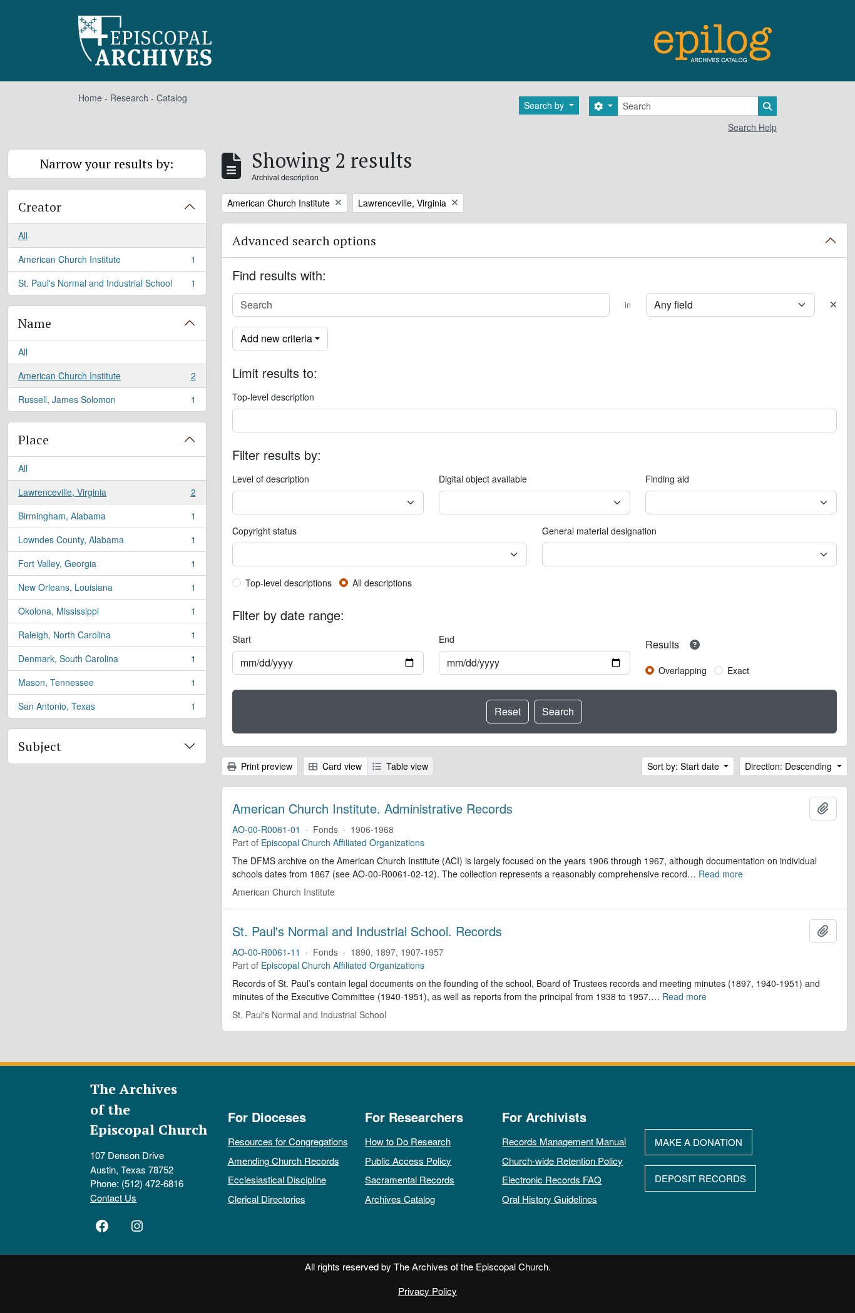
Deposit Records (700, 1178)
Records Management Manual (564, 1141)
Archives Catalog (400, 1198)
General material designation (599, 530)
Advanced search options (304, 240)
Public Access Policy (408, 1160)
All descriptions (382, 582)
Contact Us (113, 1197)
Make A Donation (698, 1141)
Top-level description (273, 397)
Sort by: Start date (684, 766)
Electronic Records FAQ (552, 1179)
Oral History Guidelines (549, 1198)
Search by (545, 105)
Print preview (265, 766)
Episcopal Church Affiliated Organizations (342, 842)
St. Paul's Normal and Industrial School (107, 286)
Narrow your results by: (106, 163)
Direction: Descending (789, 766)
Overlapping (682, 670)
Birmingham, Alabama (107, 518)
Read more (721, 873)
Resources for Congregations (288, 1141)
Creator (39, 206)
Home (90, 97)
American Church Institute (107, 262)
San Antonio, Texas (107, 709)
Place (33, 439)
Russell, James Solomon (107, 402)
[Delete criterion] (833, 304)
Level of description (270, 479)
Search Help (752, 127)
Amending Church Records (283, 1160)
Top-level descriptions (288, 582)
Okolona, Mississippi (107, 614)
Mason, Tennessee (107, 685)
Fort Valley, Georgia (107, 566)
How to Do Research (408, 1141)
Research (129, 97)
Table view (406, 766)
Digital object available (483, 479)
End (446, 639)
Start (241, 639)
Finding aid (667, 479)
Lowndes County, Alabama (107, 542)
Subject (39, 746)
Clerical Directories (266, 1198)
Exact (738, 670)
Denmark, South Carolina (107, 661)
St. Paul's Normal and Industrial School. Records (367, 931)
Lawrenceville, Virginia (107, 495)
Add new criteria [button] (276, 338)
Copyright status (264, 530)
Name (34, 323)
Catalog (171, 97)
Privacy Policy (427, 1290)
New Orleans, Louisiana (107, 590)
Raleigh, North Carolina (107, 637)
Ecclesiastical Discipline (277, 1179)
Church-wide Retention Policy (562, 1160)
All (23, 235)
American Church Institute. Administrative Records (372, 808)
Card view (341, 766)
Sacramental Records (409, 1179)
